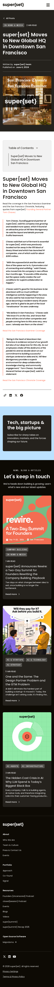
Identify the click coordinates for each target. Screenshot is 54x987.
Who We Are (9, 840)
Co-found (7, 875)
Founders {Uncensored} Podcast (18, 896)
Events (6, 855)
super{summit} (10, 921)
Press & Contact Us (12, 850)
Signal (5, 881)
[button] (48, 5)
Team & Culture (10, 845)
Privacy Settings (10, 971)
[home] (13, 5)
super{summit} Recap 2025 (16, 927)
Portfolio (7, 865)
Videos (6, 916)
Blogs (5, 911)
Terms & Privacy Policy (14, 976)
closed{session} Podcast (14, 901)
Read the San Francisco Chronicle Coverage (24, 380)
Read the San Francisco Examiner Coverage (24, 330)
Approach (7, 870)
